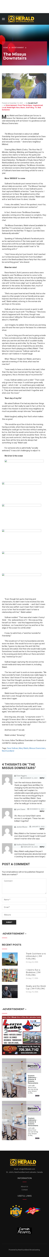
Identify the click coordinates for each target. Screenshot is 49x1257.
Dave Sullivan (12, 748)
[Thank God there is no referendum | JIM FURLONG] (10, 959)
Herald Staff (33, 103)
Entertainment (11, 105)
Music (22, 107)
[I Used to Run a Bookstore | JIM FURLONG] (10, 975)
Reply (42, 778)
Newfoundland (8, 751)
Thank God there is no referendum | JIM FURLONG (36, 956)
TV (36, 107)
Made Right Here (13, 107)
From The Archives (25, 105)
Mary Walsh (23, 748)
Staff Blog (30, 107)
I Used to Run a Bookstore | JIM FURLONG (33, 972)
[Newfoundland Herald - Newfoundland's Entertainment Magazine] (22, 18)
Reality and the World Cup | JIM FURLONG (36, 987)
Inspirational (38, 105)
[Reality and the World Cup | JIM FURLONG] (10, 991)
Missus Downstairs (37, 748)
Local (4, 107)
